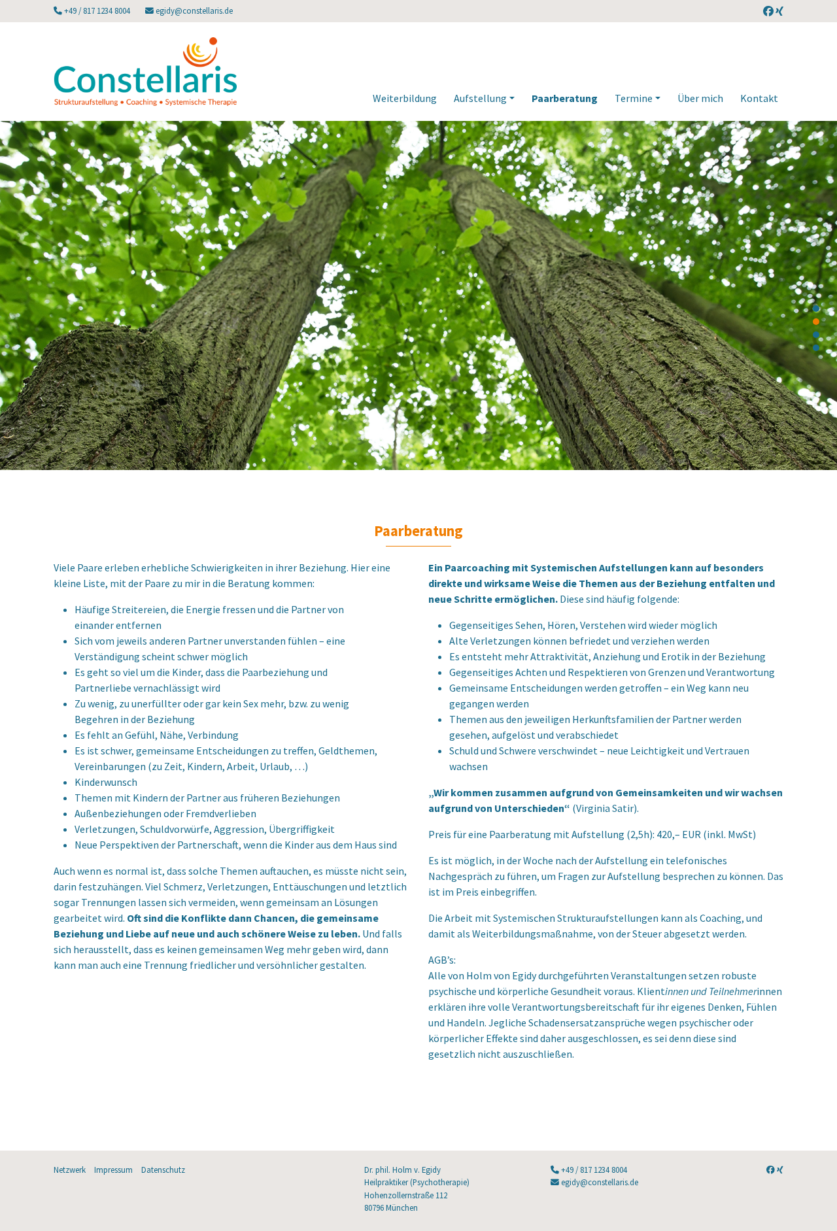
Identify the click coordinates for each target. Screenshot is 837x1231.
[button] (816, 308)
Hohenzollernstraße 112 (405, 1195)
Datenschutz (163, 1169)
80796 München (391, 1207)
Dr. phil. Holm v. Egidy (402, 1169)
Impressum (113, 1169)
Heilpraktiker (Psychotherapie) (417, 1182)
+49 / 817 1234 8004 (97, 10)
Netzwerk (70, 1169)
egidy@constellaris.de (193, 10)
